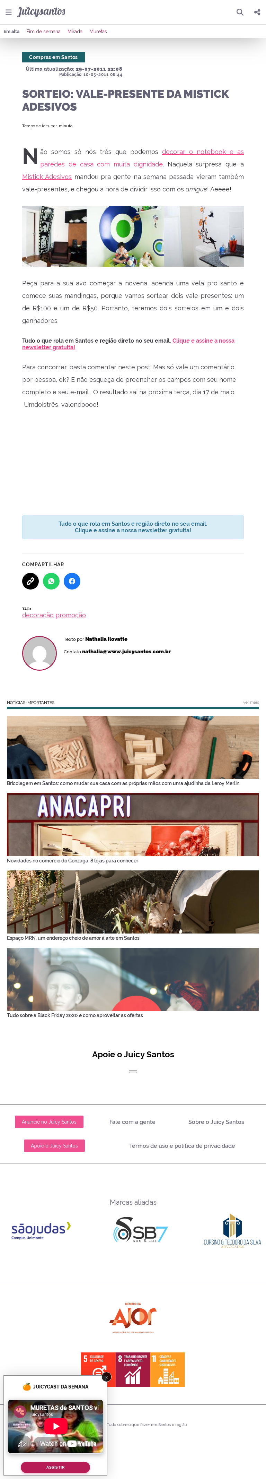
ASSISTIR (55, 1467)
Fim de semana (43, 31)
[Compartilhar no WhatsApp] (51, 581)
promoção (70, 615)
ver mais (251, 702)
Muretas (98, 31)
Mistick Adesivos (47, 176)
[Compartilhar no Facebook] (72, 581)
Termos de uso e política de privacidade (182, 1146)
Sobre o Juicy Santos (216, 1122)
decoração (38, 615)
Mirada (75, 31)
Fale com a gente (132, 1122)
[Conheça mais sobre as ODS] (133, 1369)
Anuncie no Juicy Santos (49, 1122)
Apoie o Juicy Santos (54, 1146)
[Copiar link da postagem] (30, 581)
